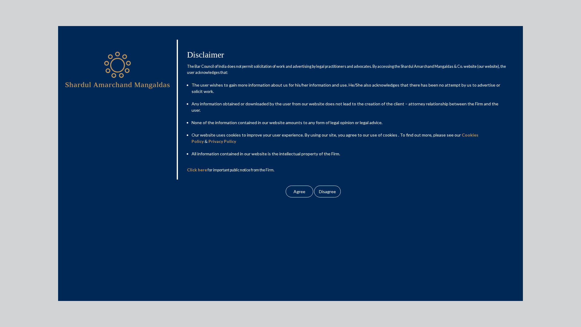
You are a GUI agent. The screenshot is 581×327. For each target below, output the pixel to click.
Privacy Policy (222, 141)
